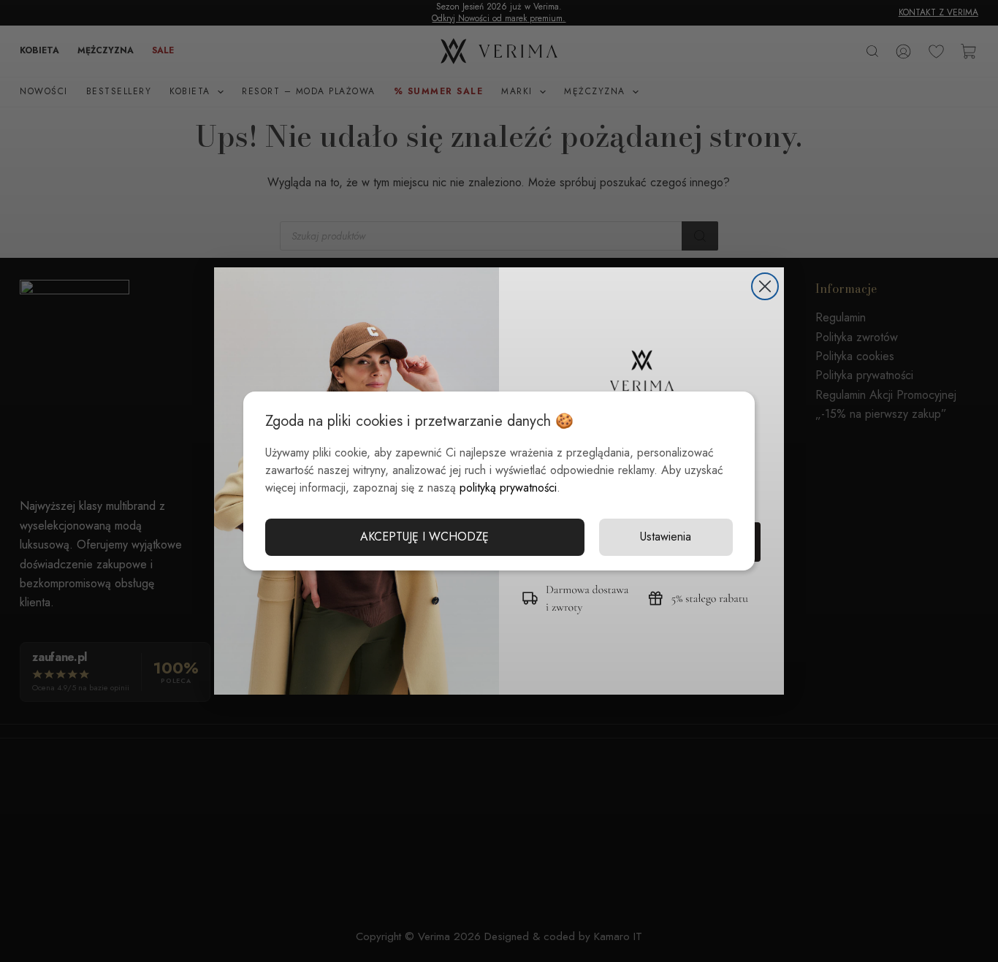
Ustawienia (665, 536)
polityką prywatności (508, 487)
